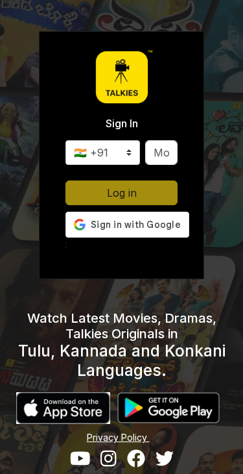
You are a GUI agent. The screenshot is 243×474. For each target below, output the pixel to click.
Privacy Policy (118, 437)
